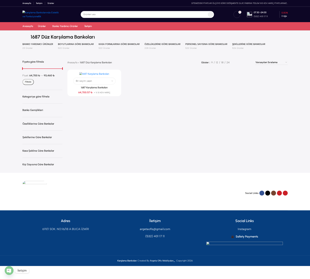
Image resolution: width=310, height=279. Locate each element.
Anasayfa (72, 62)
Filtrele (28, 82)
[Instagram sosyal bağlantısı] (273, 193)
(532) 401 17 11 (155, 236)
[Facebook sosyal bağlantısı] (261, 193)
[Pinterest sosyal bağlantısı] (285, 193)
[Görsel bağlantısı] (34, 192)
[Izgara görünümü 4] (248, 62)
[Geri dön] (26, 37)
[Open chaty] (9, 270)
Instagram (244, 229)
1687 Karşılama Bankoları (94, 87)
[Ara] (210, 14)
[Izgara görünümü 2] (237, 62)
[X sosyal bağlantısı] (267, 193)
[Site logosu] (41, 14)
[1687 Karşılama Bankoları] (94, 74)
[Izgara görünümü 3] (243, 62)
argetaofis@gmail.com (155, 229)
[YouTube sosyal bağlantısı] (279, 193)
